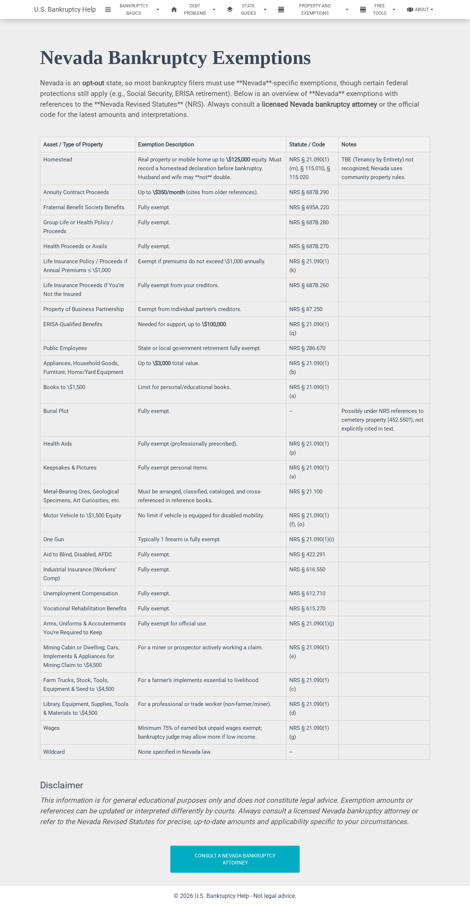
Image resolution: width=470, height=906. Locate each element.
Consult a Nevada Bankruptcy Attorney (235, 859)
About (422, 9)
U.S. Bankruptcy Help (65, 9)
